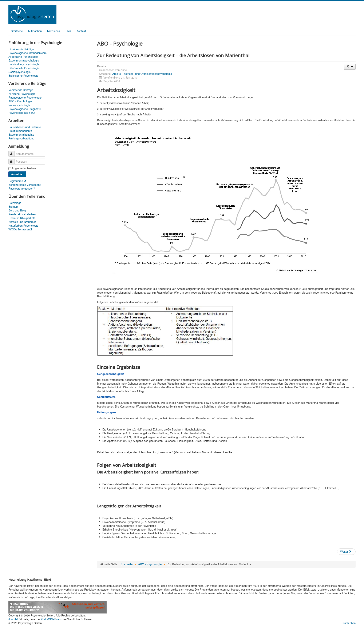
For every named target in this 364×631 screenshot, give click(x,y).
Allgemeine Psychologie (23, 57)
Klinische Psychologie (21, 94)
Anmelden (17, 174)
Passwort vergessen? (21, 188)
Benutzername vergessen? (24, 185)
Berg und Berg (17, 210)
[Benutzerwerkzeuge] (350, 67)
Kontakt (81, 31)
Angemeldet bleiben (24, 168)
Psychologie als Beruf (21, 113)
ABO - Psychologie (20, 101)
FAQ (68, 31)
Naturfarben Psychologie (23, 225)
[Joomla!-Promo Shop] (57, 607)
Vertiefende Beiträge (20, 90)
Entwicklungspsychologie (23, 64)
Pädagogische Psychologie (24, 97)
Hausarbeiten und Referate (24, 127)
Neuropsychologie (19, 105)
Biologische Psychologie (23, 76)
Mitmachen (35, 31)
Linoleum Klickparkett (21, 218)
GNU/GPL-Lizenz (51, 619)
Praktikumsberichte (20, 131)
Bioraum (13, 207)
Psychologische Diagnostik (24, 109)
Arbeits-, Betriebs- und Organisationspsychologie (142, 74)
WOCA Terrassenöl (20, 229)
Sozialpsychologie (19, 72)
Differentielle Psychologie (23, 68)
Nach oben (349, 623)
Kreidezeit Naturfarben (22, 214)
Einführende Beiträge (21, 49)
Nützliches (53, 31)
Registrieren (16, 181)
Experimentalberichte (21, 134)
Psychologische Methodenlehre (27, 53)
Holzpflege (14, 203)
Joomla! (13, 619)
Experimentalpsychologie (23, 60)
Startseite (17, 31)
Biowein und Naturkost (22, 222)
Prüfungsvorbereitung (21, 138)
